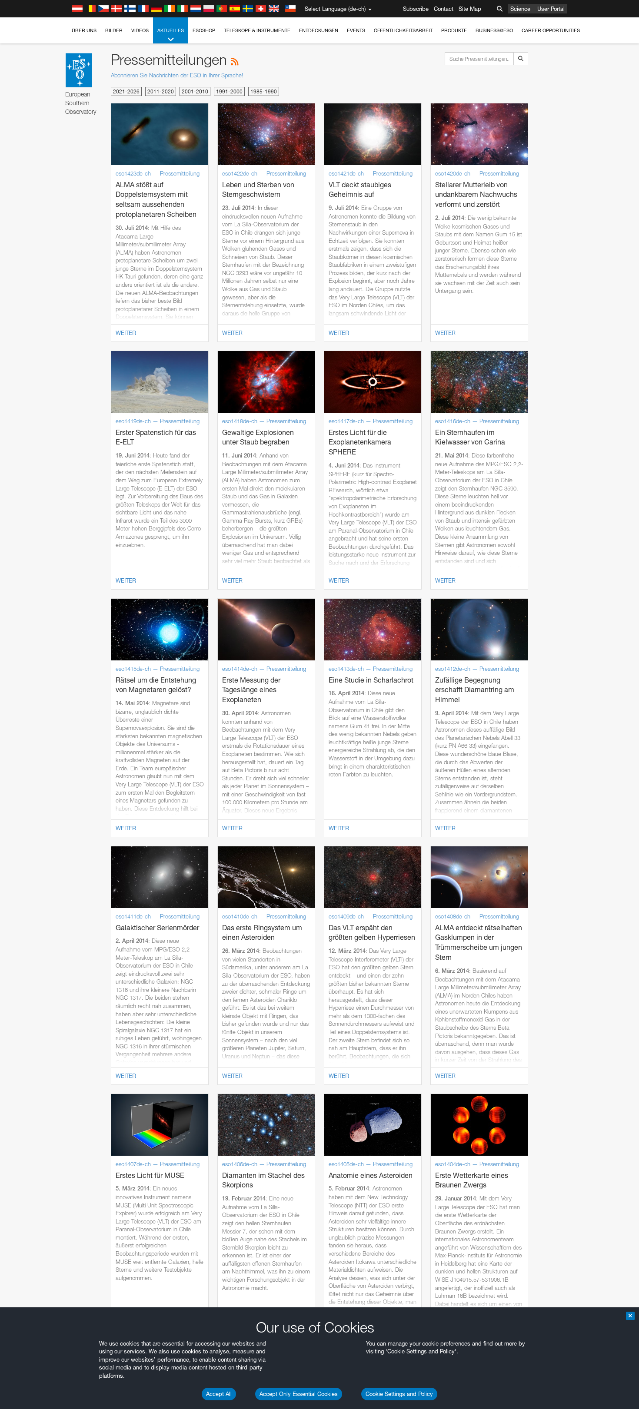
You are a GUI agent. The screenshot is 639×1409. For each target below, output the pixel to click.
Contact (443, 8)
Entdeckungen (318, 30)
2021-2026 (126, 91)
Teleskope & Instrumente (257, 30)
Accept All (219, 1393)
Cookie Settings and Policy (399, 1393)
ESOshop (204, 30)
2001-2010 (195, 91)
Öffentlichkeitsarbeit (403, 30)
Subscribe (416, 8)
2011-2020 (160, 91)
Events (356, 30)
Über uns (84, 30)
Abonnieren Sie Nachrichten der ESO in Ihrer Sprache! (177, 75)
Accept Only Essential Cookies (299, 1393)
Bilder (114, 30)
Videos (140, 30)
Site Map (470, 8)
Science (520, 8)
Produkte (454, 30)
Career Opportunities (551, 30)
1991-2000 (229, 91)
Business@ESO (494, 30)
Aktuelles (170, 30)
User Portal (551, 8)
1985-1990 (263, 91)
